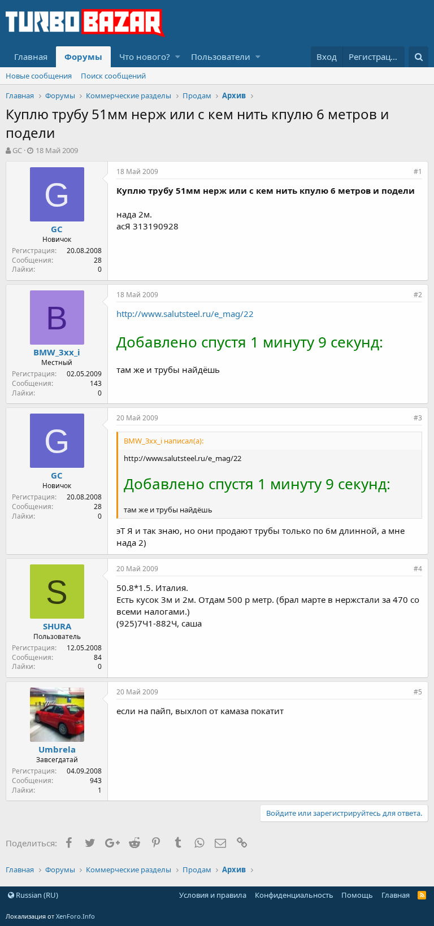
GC (17, 150)
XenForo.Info (75, 916)
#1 (418, 171)
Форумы (83, 56)
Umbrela (57, 749)
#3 (418, 418)
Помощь (357, 895)
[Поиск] (418, 56)
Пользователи (220, 56)
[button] (177, 56)
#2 (418, 294)
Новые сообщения (39, 76)
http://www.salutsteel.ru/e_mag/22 (185, 313)
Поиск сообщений (113, 76)
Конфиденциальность (294, 895)
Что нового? (144, 56)
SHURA (57, 626)
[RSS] (421, 895)
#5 (418, 692)
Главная (30, 56)
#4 (418, 568)
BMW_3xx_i (56, 352)
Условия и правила (212, 895)
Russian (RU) (36, 895)
